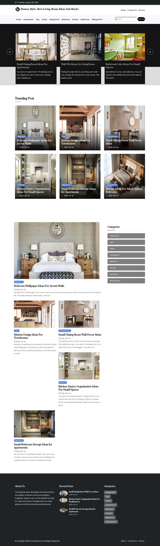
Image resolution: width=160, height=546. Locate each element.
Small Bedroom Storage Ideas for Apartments (78, 190)
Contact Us (132, 10)
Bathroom (85, 19)
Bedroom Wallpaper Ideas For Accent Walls (39, 286)
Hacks (44, 19)
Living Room (54, 19)
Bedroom (66, 19)
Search (141, 19)
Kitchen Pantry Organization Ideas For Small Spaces (33, 190)
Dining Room (97, 19)
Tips (37, 19)
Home (18, 19)
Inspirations (29, 19)
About (123, 10)
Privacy (142, 10)
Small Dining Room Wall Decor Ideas (79, 334)
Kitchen (75, 19)
